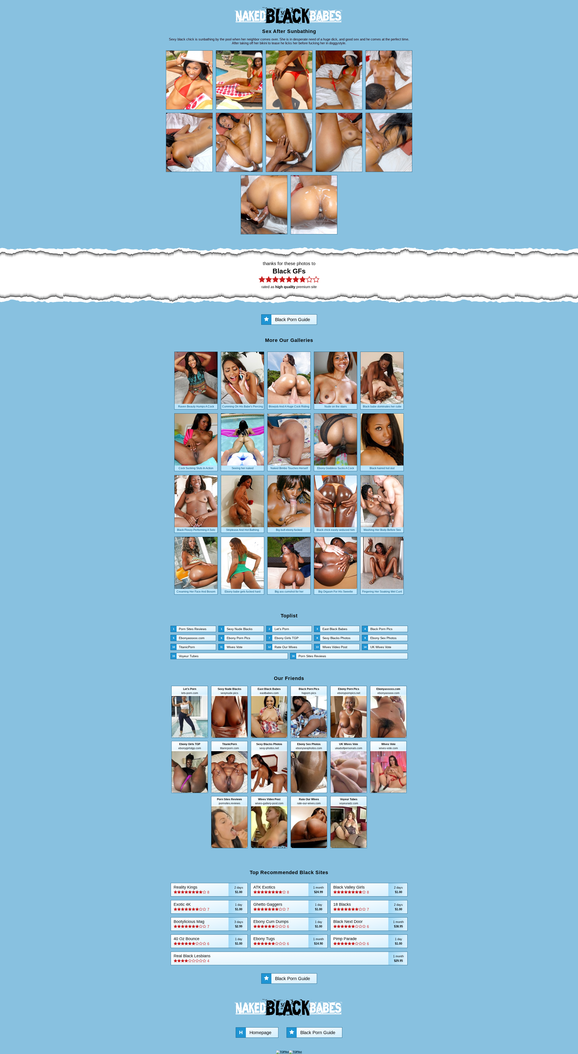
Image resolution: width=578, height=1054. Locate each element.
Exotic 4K (208, 906)
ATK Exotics (288, 889)
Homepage (255, 1032)
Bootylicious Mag (208, 924)
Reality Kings (208, 889)
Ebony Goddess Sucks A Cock (335, 468)
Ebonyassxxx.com (189, 638)
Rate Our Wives (282, 647)
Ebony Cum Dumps (287, 924)
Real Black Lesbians (289, 958)
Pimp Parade (367, 941)
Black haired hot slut (382, 468)
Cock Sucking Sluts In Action (196, 468)
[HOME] (289, 26)
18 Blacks (368, 906)
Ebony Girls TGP (283, 638)
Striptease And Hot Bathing (242, 530)
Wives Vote (231, 647)
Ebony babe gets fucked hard (243, 591)
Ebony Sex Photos (380, 638)
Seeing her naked (243, 468)
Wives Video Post (331, 647)
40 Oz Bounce (208, 941)
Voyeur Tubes (185, 656)
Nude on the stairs (335, 406)
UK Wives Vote (377, 647)
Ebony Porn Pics (235, 638)
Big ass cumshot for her (289, 591)
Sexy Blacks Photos (333, 638)
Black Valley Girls (368, 889)
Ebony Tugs (288, 941)
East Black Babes (332, 629)
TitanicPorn (183, 647)
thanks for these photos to (289, 275)
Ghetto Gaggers (287, 906)
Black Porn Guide (292, 319)
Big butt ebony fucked (289, 530)
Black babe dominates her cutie (382, 406)
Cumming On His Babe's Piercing (242, 406)
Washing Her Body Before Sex (382, 530)
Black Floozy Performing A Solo (196, 530)
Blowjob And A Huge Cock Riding (289, 406)
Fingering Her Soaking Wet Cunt (382, 591)
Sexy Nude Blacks (236, 629)
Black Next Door (368, 924)
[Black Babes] (289, 1018)
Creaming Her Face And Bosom (196, 591)
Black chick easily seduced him (336, 530)
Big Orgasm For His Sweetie (335, 591)
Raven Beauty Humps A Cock (196, 406)
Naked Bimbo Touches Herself (289, 468)
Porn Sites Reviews (189, 629)
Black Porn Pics (378, 629)
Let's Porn (279, 629)
